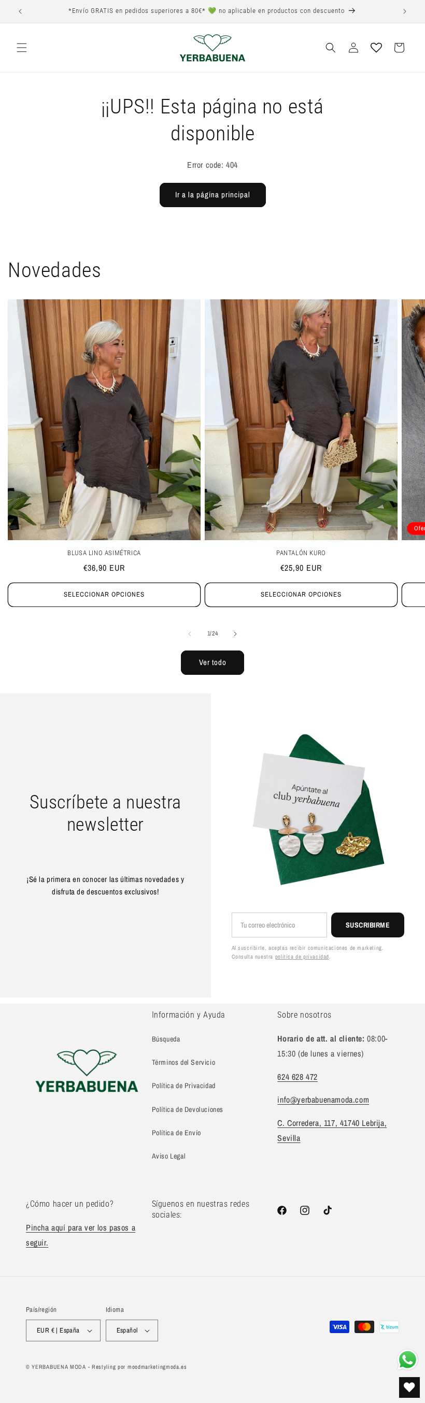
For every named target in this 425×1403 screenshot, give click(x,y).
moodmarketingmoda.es (157, 1366)
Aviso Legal (169, 1156)
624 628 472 (297, 1076)
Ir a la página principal (212, 194)
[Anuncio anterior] (20, 11)
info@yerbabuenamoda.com (323, 1099)
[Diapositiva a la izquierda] (189, 634)
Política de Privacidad (184, 1085)
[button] (21, 47)
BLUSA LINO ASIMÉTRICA (104, 553)
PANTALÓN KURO (301, 553)
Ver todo (212, 662)
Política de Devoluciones (187, 1109)
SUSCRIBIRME (368, 925)
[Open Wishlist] (376, 47)
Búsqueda (166, 1039)
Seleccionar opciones (104, 594)
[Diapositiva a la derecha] (235, 634)
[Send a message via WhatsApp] (407, 1360)
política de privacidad (302, 956)
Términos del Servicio (184, 1062)
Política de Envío (176, 1132)
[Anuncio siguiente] (404, 11)
